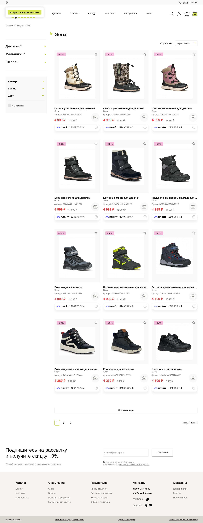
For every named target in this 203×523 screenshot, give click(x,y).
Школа (149, 13)
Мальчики (74, 13)
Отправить (163, 452)
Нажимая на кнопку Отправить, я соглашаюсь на (126, 463)
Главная (9, 25)
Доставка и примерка (102, 493)
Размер (12, 81)
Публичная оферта (126, 519)
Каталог (21, 483)
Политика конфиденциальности (69, 519)
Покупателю (99, 483)
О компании (56, 483)
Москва (177, 493)
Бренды (92, 13)
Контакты (139, 483)
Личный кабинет (99, 488)
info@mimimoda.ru (142, 493)
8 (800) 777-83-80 (189, 2)
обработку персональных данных (134, 464)
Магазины (110, 13)
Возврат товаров (99, 497)
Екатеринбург (180, 488)
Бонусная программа (59, 497)
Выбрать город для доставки (24, 12)
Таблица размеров (100, 502)
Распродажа (130, 13)
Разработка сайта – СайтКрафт (183, 519)
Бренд (11, 88)
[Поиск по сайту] (171, 13)
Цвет (11, 95)
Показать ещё (126, 410)
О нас (51, 488)
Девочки (56, 13)
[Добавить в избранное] (96, 54)
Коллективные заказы (59, 502)
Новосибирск (180, 497)
